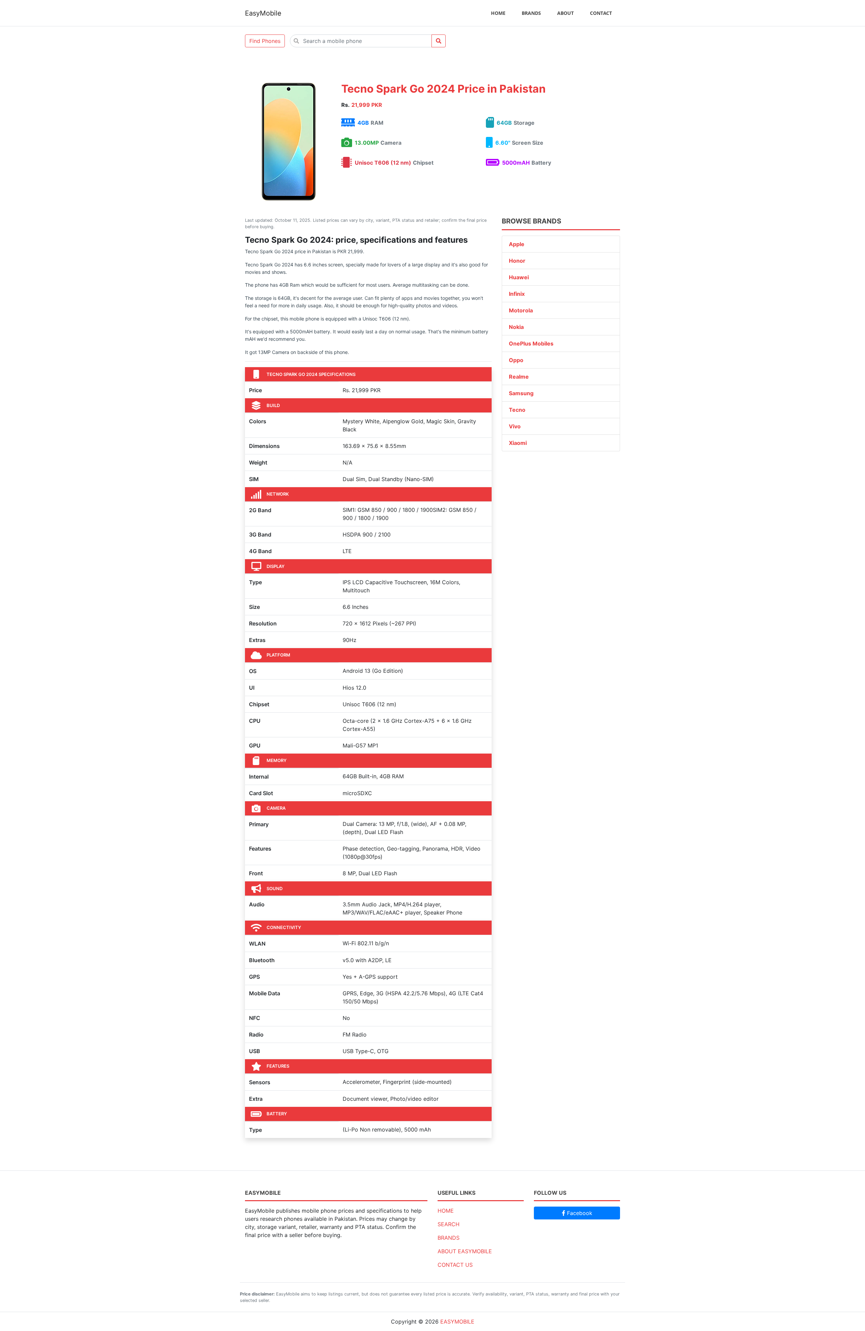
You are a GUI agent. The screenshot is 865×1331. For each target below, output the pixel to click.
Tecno (517, 409)
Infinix (517, 293)
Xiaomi (518, 442)
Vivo (515, 426)
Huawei (519, 277)
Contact (601, 13)
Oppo (516, 360)
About (565, 13)
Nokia (516, 327)
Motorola (521, 310)
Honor (517, 260)
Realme (519, 376)
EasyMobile (263, 13)
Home (498, 13)
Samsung (521, 393)
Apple (516, 244)
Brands (531, 13)
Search (449, 1224)
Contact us (455, 1264)
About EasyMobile (465, 1251)
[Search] (438, 40)
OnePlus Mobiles (531, 343)
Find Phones (264, 41)
